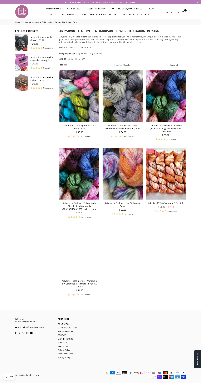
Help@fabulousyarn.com (33, 327)
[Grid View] (61, 65)
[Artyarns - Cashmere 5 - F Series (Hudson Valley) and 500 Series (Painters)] (166, 96)
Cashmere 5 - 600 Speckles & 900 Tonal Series (79, 127)
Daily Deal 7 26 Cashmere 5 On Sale (165, 203)
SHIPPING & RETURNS (68, 327)
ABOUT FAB (63, 342)
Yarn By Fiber (74, 8)
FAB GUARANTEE (65, 331)
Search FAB (63, 346)
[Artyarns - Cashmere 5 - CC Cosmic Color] (122, 174)
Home (17, 22)
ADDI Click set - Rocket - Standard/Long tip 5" (42, 59)
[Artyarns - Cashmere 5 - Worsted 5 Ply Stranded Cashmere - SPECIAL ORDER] (79, 251)
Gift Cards (68, 14)
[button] (183, 11)
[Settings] (172, 11)
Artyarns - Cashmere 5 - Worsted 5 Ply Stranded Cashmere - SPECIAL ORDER (79, 283)
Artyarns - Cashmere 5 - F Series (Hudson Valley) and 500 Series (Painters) (165, 128)
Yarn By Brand (53, 8)
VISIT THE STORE (65, 339)
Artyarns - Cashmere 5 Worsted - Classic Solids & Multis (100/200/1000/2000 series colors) (79, 206)
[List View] (65, 65)
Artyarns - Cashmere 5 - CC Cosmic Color (122, 205)
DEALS (53, 14)
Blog (151, 8)
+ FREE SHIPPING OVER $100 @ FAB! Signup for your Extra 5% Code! (100, 2)
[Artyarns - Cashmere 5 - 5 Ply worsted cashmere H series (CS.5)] (122, 96)
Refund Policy (64, 350)
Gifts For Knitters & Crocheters (98, 14)
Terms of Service (65, 353)
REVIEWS (62, 335)
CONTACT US (64, 324)
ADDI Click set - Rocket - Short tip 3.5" (42, 79)
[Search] (167, 11)
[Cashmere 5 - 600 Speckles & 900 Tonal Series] (79, 96)
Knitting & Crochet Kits (136, 14)
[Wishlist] (178, 11)
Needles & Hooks (97, 8)
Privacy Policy (64, 357)
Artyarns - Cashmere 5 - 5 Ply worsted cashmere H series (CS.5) (122, 127)
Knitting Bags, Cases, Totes (127, 8)
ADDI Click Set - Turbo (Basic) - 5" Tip (41, 39)
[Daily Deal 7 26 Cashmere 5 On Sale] (166, 174)
